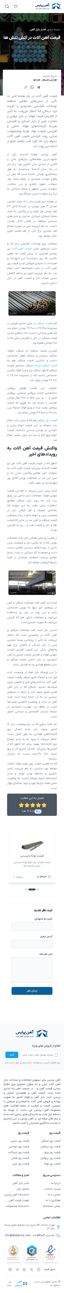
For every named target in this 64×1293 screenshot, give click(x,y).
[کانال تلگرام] (17, 1269)
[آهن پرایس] (32, 1033)
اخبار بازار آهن (38, 29)
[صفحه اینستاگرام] (38, 1269)
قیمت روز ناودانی (19, 1146)
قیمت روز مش (20, 1164)
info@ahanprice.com (18, 1235)
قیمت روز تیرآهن (50, 1146)
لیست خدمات (52, 1189)
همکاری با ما (53, 1200)
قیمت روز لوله (52, 1164)
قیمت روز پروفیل (50, 1158)
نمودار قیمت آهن (19, 1200)
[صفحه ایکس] (31, 1269)
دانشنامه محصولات (17, 1206)
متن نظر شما (45, 954)
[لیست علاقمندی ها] (15, 6)
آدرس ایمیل (46, 936)
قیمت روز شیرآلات (18, 1152)
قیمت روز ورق (52, 1152)
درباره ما (55, 1183)
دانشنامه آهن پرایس (16, 1194)
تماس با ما (53, 1194)
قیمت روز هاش (20, 1158)
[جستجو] (7, 6)
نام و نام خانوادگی (43, 919)
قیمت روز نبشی (20, 1141)
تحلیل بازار (23, 1189)
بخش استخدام (51, 1206)
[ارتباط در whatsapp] (24, 1269)
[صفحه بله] (10, 1269)
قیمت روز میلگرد (50, 1141)
